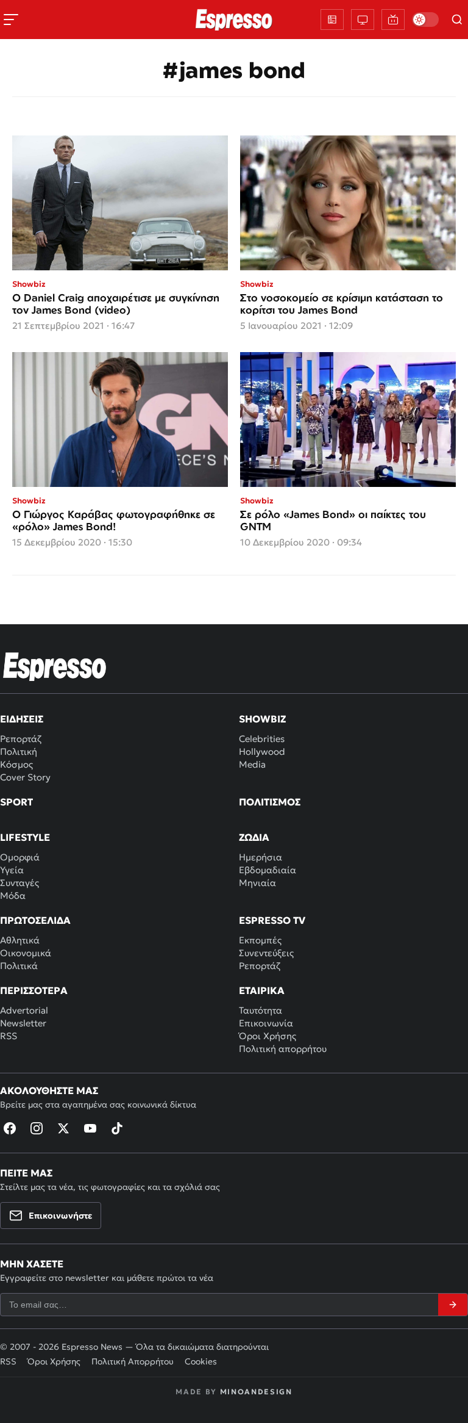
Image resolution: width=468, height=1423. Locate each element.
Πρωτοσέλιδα (35, 920)
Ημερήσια (260, 857)
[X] (63, 1128)
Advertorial (24, 1010)
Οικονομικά (25, 953)
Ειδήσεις (21, 719)
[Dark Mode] (425, 19)
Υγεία (12, 870)
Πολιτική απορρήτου (283, 1048)
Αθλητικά (20, 940)
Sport (16, 802)
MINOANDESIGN (256, 1391)
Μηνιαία (257, 882)
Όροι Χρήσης (267, 1036)
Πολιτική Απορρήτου (132, 1361)
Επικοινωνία (266, 1023)
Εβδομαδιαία (267, 870)
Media (252, 764)
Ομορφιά (20, 857)
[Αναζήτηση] (457, 20)
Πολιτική (18, 751)
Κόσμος (16, 764)
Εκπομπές (260, 940)
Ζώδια (254, 837)
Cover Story (25, 777)
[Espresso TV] (393, 19)
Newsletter (23, 1023)
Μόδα (13, 895)
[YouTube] (90, 1128)
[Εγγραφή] (452, 1305)
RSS (8, 1036)
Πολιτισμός (269, 802)
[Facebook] (10, 1128)
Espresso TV (272, 920)
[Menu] (11, 20)
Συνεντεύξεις (266, 953)
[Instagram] (36, 1128)
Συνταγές (19, 882)
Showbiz (262, 719)
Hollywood (262, 751)
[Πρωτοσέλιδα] (332, 19)
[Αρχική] (55, 666)
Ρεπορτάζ (20, 738)
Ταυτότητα (260, 1010)
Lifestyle (25, 837)
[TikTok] (117, 1128)
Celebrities (262, 738)
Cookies (201, 1361)
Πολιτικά (19, 965)
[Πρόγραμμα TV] (362, 19)
